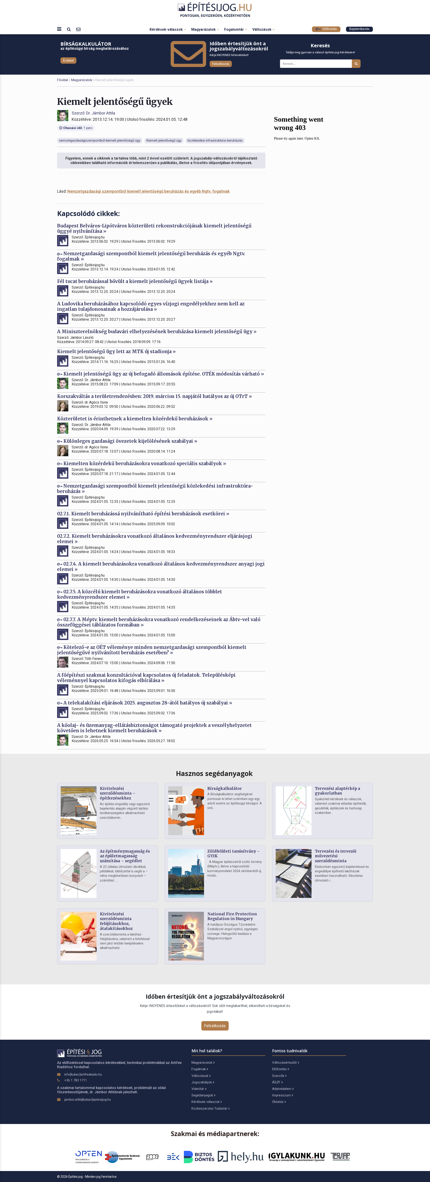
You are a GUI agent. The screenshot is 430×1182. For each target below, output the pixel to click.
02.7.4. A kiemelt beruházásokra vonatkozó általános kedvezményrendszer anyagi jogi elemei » (161, 566)
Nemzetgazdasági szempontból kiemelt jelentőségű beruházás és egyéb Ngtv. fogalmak (148, 191)
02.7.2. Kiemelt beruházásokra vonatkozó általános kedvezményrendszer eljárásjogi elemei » (154, 538)
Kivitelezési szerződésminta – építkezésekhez (117, 793)
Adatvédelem (281, 1089)
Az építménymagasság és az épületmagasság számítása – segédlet (125, 856)
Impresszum (281, 1095)
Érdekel (68, 60)
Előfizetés (329, 29)
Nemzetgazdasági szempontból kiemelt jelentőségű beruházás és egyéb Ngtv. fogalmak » (151, 256)
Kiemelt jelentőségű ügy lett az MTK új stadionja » (116, 351)
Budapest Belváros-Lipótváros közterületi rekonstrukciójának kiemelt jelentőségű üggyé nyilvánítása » (154, 228)
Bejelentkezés (359, 29)
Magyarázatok (204, 29)
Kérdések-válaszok (167, 29)
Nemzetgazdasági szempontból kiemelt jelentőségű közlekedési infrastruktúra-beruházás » (155, 488)
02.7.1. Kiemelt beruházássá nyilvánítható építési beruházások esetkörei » (143, 513)
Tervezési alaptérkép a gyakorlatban (337, 791)
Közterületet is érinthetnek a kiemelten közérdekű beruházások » (135, 418)
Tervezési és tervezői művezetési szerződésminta (336, 856)
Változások (262, 29)
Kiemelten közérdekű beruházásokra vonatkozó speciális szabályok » (144, 463)
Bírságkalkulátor (224, 788)
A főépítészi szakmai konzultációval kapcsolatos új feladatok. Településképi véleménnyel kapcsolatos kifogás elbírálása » (146, 677)
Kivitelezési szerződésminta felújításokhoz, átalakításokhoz (116, 921)
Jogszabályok (201, 1082)
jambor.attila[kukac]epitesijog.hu (87, 1100)
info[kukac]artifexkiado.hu (83, 1074)
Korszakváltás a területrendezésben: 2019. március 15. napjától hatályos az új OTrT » (154, 396)
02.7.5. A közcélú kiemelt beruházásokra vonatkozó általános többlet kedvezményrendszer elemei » (139, 594)
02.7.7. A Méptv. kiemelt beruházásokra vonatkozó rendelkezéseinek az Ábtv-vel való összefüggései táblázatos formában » (158, 622)
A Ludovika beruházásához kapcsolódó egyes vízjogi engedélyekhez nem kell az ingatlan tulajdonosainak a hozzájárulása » (151, 306)
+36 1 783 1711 (75, 1080)
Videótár (197, 1089)
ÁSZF (276, 1082)
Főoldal (62, 80)
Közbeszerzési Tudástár (209, 1108)
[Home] (215, 10)
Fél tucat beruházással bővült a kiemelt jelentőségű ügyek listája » (135, 281)
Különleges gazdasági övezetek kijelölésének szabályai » (129, 441)
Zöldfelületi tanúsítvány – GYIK (233, 854)
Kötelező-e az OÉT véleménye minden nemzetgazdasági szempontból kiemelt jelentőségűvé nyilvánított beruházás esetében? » (151, 649)
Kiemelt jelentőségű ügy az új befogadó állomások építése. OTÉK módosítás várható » (163, 374)
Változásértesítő (284, 1063)
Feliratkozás (220, 64)
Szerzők (278, 1076)
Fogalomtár (234, 29)
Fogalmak (198, 1069)
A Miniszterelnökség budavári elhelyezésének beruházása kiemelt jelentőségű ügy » (157, 331)
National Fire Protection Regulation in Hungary (232, 916)
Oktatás (278, 1102)
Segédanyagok (202, 1095)
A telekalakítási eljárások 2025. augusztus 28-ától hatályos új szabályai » (147, 703)
